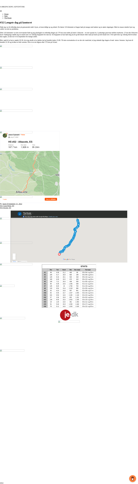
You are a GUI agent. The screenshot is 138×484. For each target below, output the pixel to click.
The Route (8, 18)
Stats (6, 16)
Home (6, 14)
